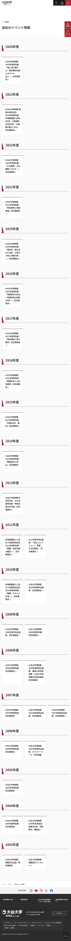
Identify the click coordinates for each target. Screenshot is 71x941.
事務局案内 (24, 899)
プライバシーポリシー (37, 922)
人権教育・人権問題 (9, 928)
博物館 (6, 22)
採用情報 (32, 925)
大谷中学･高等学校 (23, 925)
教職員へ (49, 925)
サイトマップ (40, 925)
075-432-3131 (33, 914)
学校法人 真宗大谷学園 (9, 925)
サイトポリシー (8, 922)
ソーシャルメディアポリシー (22, 922)
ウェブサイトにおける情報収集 (53, 922)
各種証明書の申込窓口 (62, 900)
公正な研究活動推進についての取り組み (44, 900)
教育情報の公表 (8, 899)
